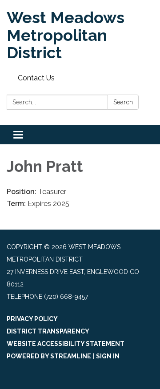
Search (123, 102)
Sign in (108, 356)
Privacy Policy (32, 318)
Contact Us (36, 78)
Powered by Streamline (49, 356)
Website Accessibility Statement (65, 343)
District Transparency (48, 331)
